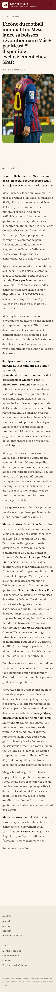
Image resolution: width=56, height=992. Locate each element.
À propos (7, 926)
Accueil (5, 16)
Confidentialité (10, 955)
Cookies (6, 960)
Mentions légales (11, 950)
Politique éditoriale (12, 935)
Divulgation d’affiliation (15, 965)
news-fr (16, 16)
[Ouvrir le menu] (51, 4)
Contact (6, 930)
